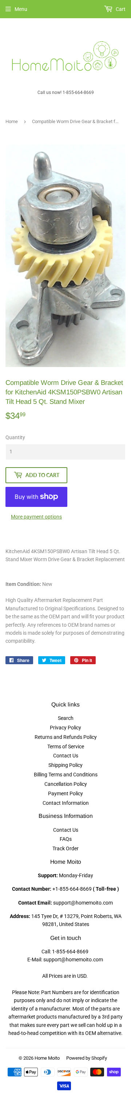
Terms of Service (65, 746)
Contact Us (65, 756)
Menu (21, 9)
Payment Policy (65, 793)
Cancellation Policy (65, 784)
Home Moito (47, 1058)
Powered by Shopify (86, 1058)
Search (66, 718)
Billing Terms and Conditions (66, 774)
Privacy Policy (65, 727)
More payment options (36, 517)
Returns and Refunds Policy (66, 737)
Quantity (15, 437)
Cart (120, 9)
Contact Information (66, 803)
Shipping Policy (65, 765)
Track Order (65, 848)
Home (11, 121)
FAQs (66, 839)
